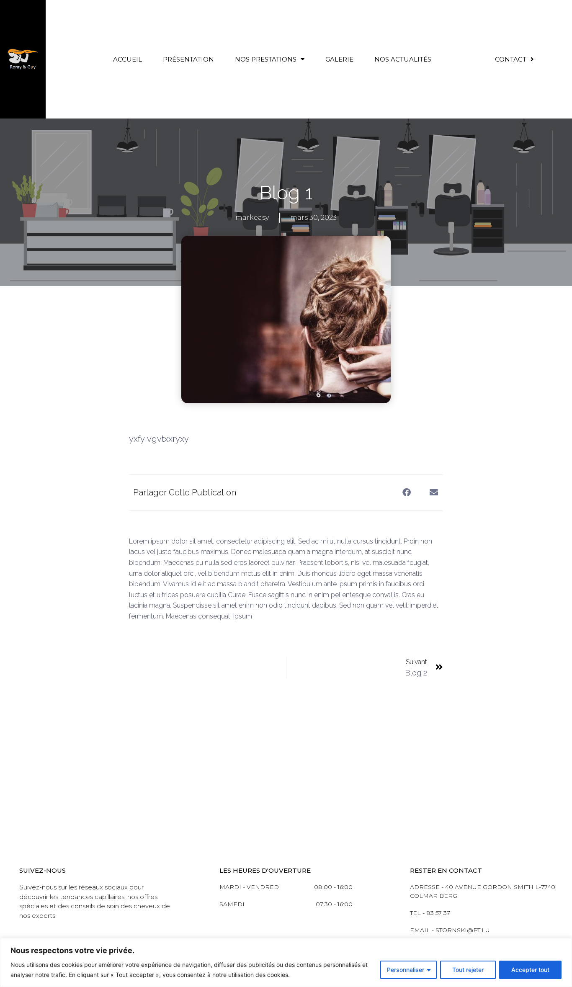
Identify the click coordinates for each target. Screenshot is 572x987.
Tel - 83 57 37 (430, 913)
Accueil (127, 59)
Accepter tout (530, 969)
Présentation (188, 59)
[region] (286, 962)
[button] (406, 492)
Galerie (339, 59)
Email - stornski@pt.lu (450, 930)
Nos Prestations (265, 59)
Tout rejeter (468, 969)
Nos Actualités (402, 59)
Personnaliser (405, 969)
